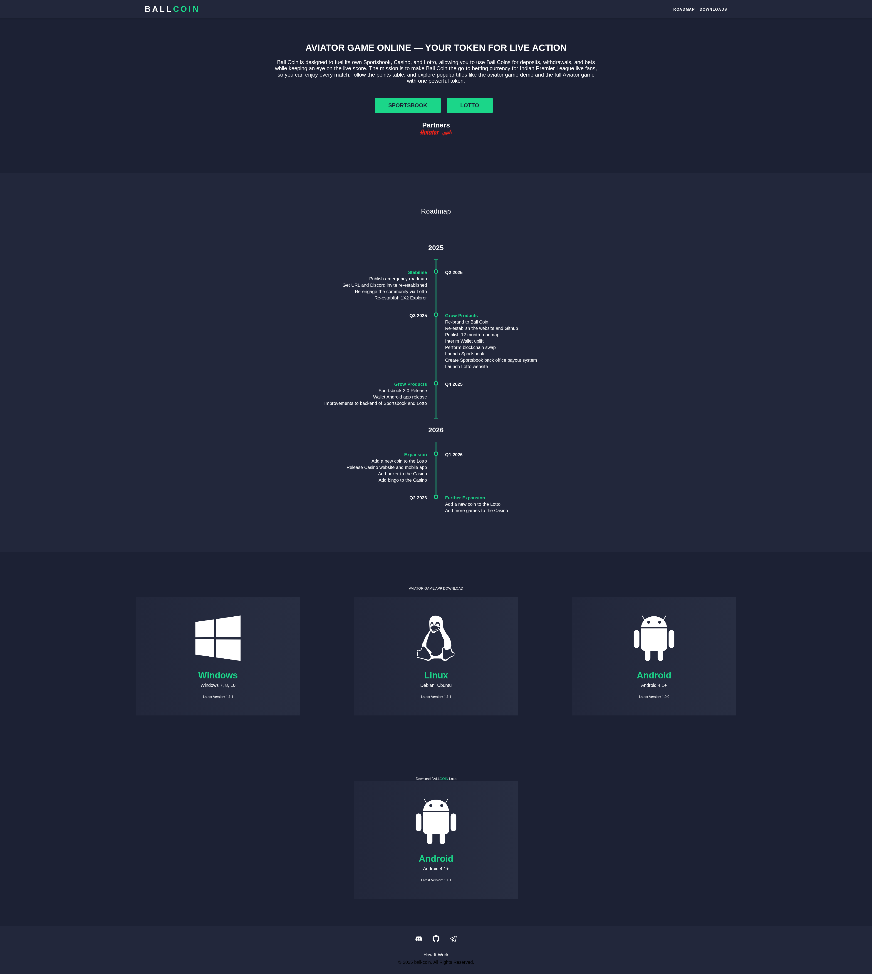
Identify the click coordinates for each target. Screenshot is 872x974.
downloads (713, 9)
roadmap (684, 9)
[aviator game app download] (436, 133)
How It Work (436, 954)
